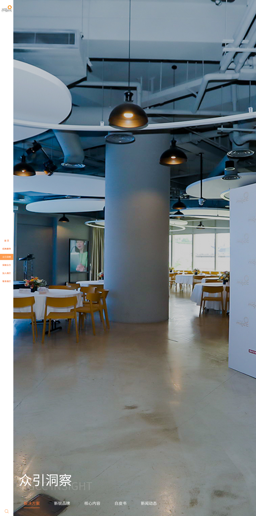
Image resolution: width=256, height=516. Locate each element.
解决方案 (32, 503)
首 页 (6, 241)
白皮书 (121, 503)
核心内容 (92, 503)
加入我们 (6, 273)
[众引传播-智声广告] (6, 8)
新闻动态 (149, 503)
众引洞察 (6, 257)
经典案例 (6, 249)
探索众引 (6, 265)
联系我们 (6, 281)
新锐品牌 (62, 503)
